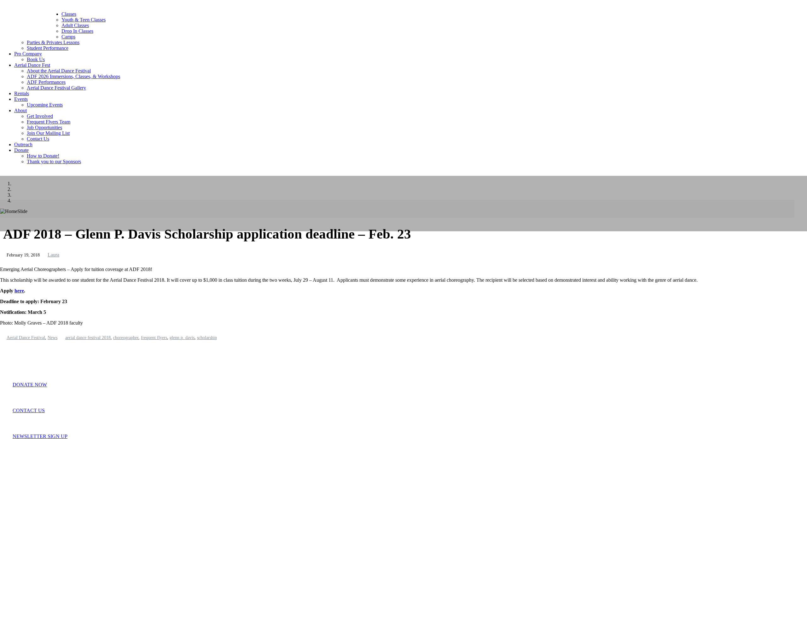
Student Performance (47, 48)
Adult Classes (75, 25)
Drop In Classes (77, 31)
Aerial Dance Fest (32, 65)
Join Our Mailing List (48, 133)
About (20, 110)
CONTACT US (29, 410)
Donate (21, 150)
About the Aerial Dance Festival (59, 70)
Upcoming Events (45, 104)
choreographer (125, 337)
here (19, 290)
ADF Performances (46, 82)
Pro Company (28, 53)
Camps (68, 36)
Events (21, 99)
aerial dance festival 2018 (88, 337)
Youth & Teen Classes (83, 19)
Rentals (21, 93)
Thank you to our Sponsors (54, 161)
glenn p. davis (182, 337)
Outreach (23, 144)
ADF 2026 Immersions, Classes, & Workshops (73, 76)
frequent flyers (154, 337)
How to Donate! (43, 156)
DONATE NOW (30, 384)
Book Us (36, 59)
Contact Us (38, 138)
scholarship (207, 337)
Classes (68, 14)
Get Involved (40, 116)
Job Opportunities (44, 127)
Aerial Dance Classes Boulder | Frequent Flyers (37, 23)
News (52, 337)
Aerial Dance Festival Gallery (56, 87)
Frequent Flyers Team (48, 121)
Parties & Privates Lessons (53, 42)
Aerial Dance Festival (26, 337)
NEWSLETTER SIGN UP (40, 436)
